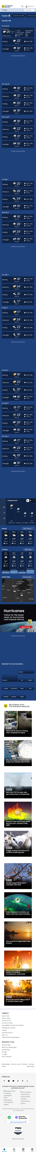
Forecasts (28, 10)
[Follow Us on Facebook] (4, 1081)
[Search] (22, 6)
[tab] (27, 500)
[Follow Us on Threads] (22, 1081)
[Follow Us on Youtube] (13, 1081)
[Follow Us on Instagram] (8, 1081)
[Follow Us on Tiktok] (18, 1081)
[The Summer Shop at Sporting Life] (30, 694)
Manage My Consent (8, 1028)
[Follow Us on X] (27, 1081)
